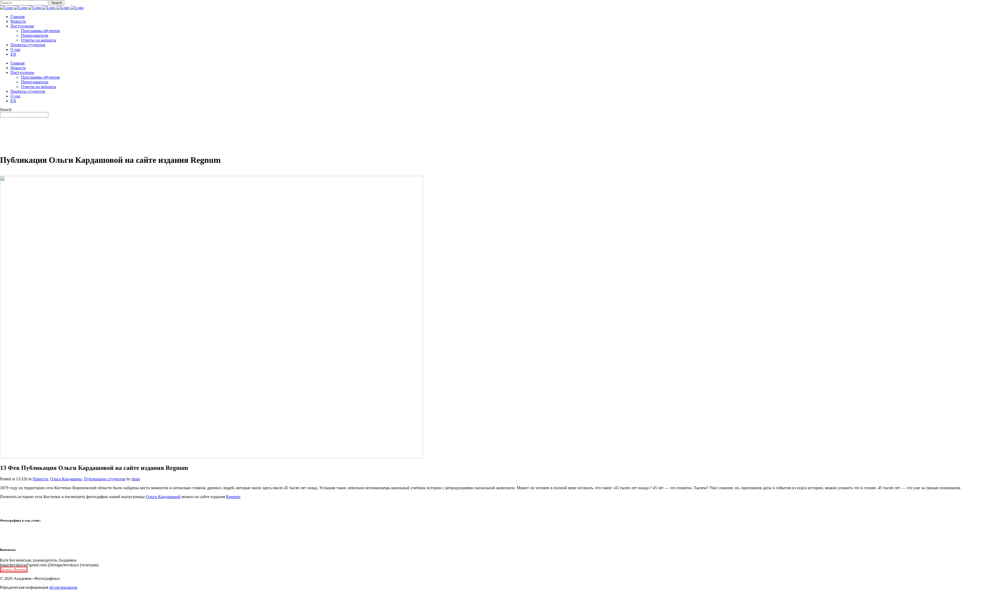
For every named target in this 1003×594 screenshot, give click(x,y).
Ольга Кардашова (66, 479)
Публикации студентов (104, 479)
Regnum (233, 496)
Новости (40, 479)
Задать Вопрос (14, 569)
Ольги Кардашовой (163, 496)
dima (136, 479)
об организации (63, 587)
